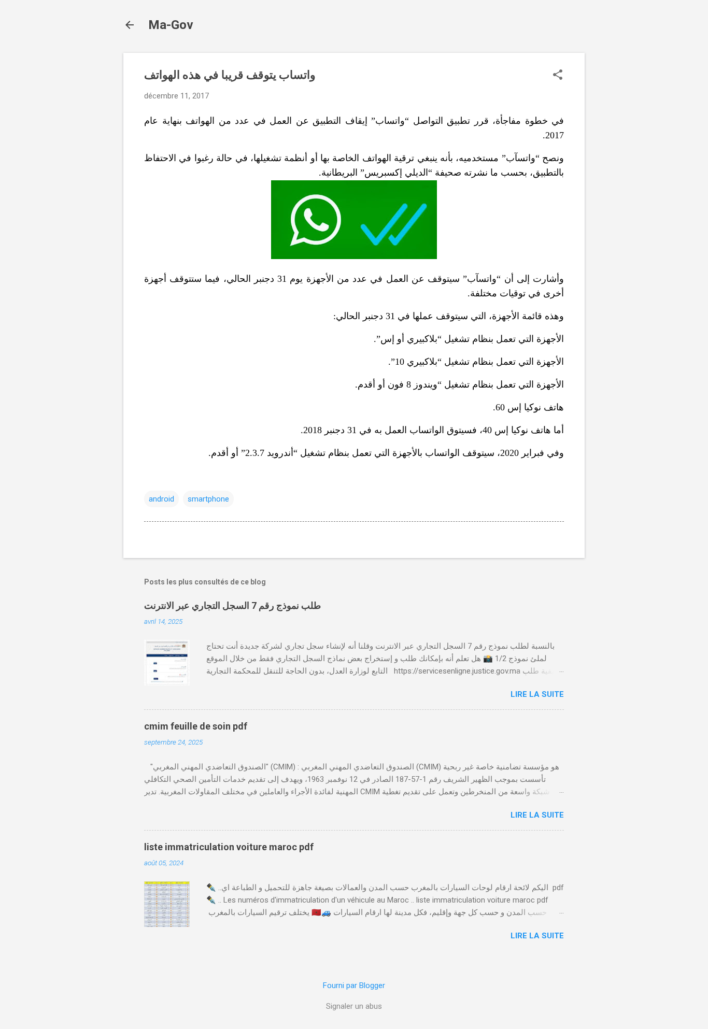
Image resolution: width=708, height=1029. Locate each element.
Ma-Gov (170, 25)
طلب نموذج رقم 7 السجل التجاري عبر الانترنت (232, 605)
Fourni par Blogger (354, 985)
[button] (557, 75)
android (161, 499)
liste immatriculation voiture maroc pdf (229, 846)
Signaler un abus (354, 1006)
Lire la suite (537, 694)
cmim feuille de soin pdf (195, 726)
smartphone (208, 499)
